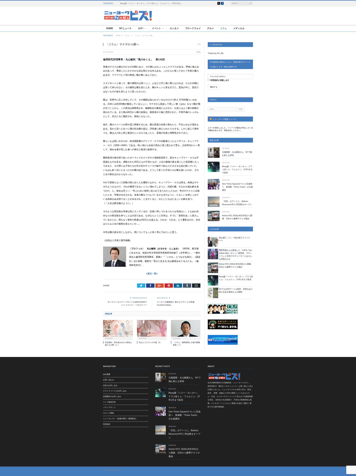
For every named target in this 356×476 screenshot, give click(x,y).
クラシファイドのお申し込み (115, 391)
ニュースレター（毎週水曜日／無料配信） (120, 419)
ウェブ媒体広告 (109, 402)
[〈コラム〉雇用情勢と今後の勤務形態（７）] (186, 329)
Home (109, 28)
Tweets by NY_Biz (216, 53)
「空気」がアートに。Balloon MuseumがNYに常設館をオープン (237, 202)
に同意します (219, 80)
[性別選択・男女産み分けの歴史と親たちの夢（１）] (118, 329)
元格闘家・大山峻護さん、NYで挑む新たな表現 (237, 153)
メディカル (238, 28)
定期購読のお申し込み (112, 396)
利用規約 (214, 80)
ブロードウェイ (193, 28)
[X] (218, 3)
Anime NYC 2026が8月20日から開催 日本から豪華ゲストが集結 (237, 217)
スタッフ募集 (108, 413)
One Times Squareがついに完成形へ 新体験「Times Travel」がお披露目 (237, 187)
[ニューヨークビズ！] (119, 16)
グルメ (210, 28)
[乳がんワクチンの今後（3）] (152, 329)
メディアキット (109, 407)
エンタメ (174, 28)
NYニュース (125, 28)
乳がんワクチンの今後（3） (150, 342)
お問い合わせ (108, 380)
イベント (156, 28)
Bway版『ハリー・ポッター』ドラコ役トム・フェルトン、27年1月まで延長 (152, 3)
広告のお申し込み (110, 385)
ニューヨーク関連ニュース (224, 119)
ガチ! (140, 28)
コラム (223, 28)
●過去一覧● (152, 273)
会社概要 (106, 374)
